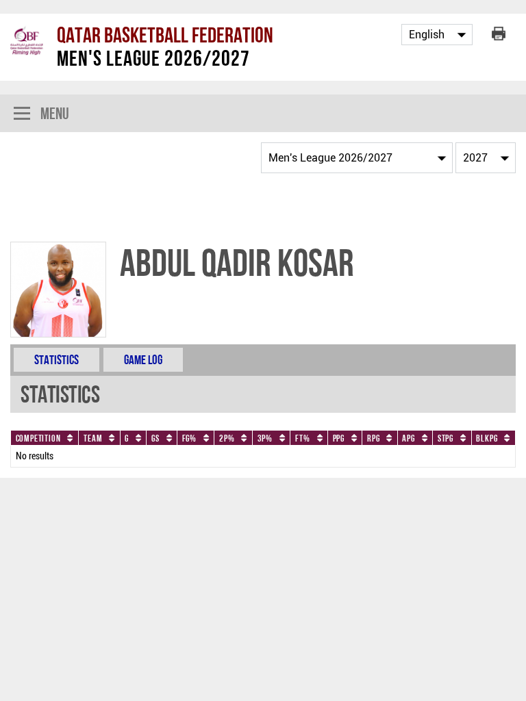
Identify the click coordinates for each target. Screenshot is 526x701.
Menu (54, 113)
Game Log (143, 360)
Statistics (56, 360)
